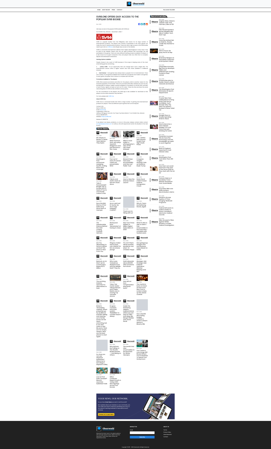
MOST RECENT (106, 10)
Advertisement (167, 434)
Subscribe (142, 437)
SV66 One (111, 96)
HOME (98, 10)
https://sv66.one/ (106, 116)
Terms (165, 430)
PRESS (113, 10)
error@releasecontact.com (104, 124)
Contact (165, 437)
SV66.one (110, 47)
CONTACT (119, 10)
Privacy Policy (167, 432)
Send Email (103, 110)
